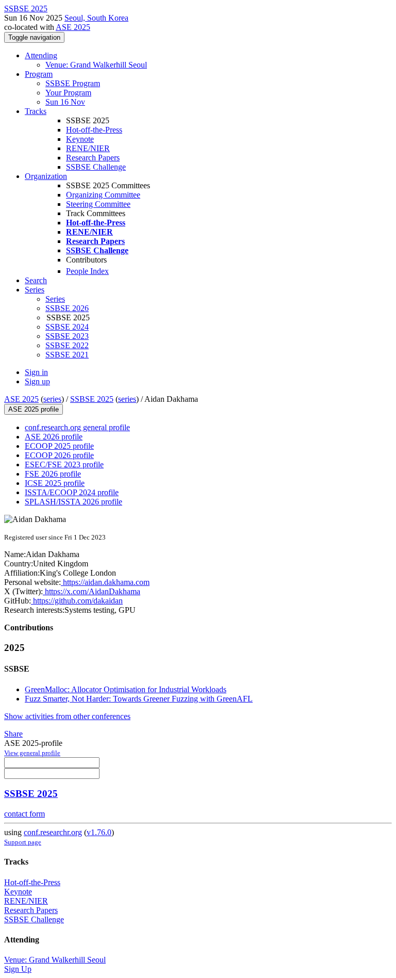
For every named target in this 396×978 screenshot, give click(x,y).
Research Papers (93, 157)
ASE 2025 (73, 27)
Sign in (36, 372)
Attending (41, 55)
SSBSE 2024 (67, 326)
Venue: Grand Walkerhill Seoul (96, 64)
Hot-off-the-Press (94, 129)
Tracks (35, 111)
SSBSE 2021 (67, 354)
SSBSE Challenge (96, 166)
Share (13, 733)
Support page (22, 842)
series (52, 399)
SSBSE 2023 (67, 336)
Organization (46, 176)
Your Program (68, 92)
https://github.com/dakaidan (77, 600)
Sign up (37, 381)
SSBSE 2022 (67, 345)
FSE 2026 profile (53, 473)
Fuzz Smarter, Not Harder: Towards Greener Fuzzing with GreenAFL (139, 698)
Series (55, 299)
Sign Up (17, 969)
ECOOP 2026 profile (59, 455)
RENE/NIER (88, 148)
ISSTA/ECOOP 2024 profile (72, 492)
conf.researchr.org (53, 832)
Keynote (80, 139)
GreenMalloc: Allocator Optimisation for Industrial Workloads (125, 689)
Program (39, 74)
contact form (24, 813)
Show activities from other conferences (67, 716)
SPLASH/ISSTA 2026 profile (73, 501)
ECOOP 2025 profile (59, 446)
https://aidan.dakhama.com (105, 582)
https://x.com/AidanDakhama (91, 591)
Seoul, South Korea (96, 17)
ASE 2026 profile (53, 436)
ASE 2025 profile (33, 409)
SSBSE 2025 (91, 399)
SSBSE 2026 (67, 308)
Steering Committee (98, 204)
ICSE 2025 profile (55, 483)
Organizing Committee (103, 194)
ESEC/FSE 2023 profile (64, 464)
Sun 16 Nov (65, 101)
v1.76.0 (99, 832)
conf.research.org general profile (77, 427)
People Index (87, 271)
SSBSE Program (72, 83)
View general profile (32, 753)
